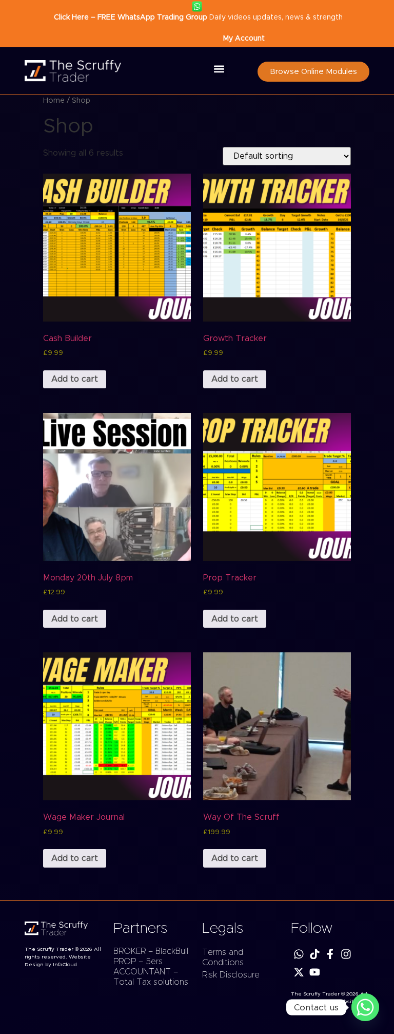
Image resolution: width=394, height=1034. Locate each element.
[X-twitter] (299, 972)
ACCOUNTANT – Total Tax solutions (150, 977)
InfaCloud (65, 964)
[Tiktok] (315, 954)
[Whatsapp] (299, 954)
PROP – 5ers (138, 961)
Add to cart (74, 379)
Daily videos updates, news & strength (197, 17)
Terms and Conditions (223, 957)
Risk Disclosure (231, 975)
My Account (244, 38)
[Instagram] (346, 954)
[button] (218, 68)
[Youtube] (315, 972)
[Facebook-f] (330, 954)
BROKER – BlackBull (150, 951)
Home (54, 100)
